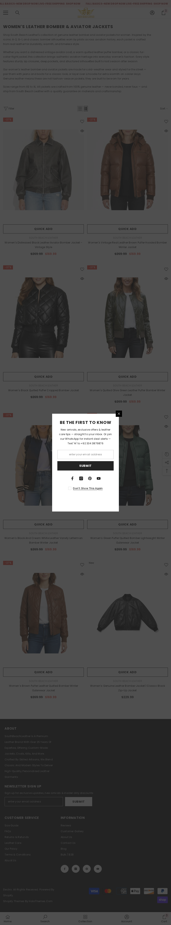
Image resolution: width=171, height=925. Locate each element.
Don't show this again (88, 488)
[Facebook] (72, 478)
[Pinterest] (90, 478)
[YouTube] (98, 478)
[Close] (119, 414)
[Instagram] (81, 478)
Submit (85, 466)
